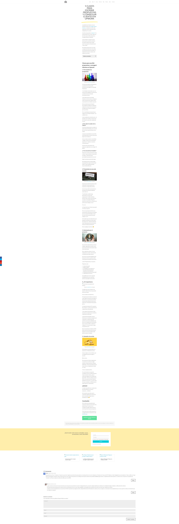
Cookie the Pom (89, 287)
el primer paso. (84, 414)
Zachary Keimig (89, 242)
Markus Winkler (89, 181)
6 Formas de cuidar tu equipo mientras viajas (70, 459)
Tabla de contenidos (87, 56)
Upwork (93, 32)
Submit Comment (131, 519)
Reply (133, 480)
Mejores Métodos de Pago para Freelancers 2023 (106, 459)
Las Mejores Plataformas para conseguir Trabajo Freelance (88, 459)
